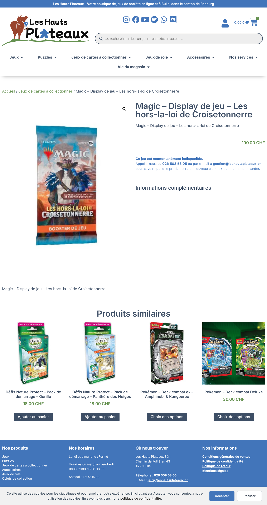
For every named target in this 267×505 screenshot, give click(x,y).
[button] (124, 109)
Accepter (222, 496)
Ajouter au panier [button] (33, 417)
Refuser (250, 496)
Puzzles (45, 57)
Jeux (14, 57)
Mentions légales (215, 471)
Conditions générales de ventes (226, 457)
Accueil (8, 91)
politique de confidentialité (140, 498)
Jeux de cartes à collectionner (98, 57)
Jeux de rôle (157, 57)
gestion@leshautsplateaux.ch (237, 164)
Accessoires (198, 57)
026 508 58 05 (174, 164)
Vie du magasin (131, 67)
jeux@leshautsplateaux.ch (168, 480)
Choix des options (167, 417)
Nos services (241, 57)
